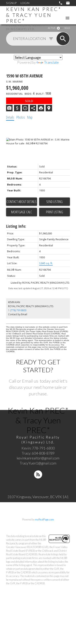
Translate (51, 62)
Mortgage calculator (21, 212)
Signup (11, 3)
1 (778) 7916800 (17, 310)
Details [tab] (10, 117)
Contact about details (21, 201)
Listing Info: (16, 226)
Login (24, 3)
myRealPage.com (44, 519)
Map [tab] (30, 117)
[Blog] (38, 474)
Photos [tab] (20, 117)
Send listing (54, 201)
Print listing (54, 211)
